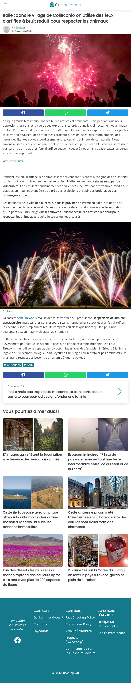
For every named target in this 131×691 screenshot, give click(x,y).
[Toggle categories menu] (5, 5)
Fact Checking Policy (80, 617)
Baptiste (20, 27)
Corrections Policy (78, 624)
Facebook (7, 311)
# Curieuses (12, 365)
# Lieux (28, 365)
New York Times (15, 160)
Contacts (40, 624)
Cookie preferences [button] (111, 633)
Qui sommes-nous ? (48, 617)
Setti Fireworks (27, 318)
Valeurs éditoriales (79, 631)
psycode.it (41, 631)
